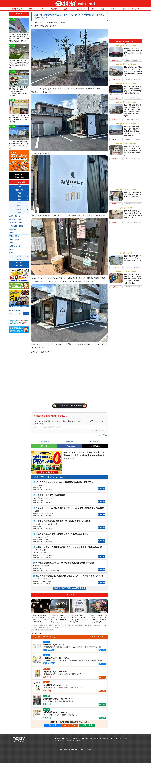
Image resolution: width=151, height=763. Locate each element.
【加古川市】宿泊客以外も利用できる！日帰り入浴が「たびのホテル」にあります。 (132, 194)
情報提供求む (77, 738)
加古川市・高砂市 (87, 3)
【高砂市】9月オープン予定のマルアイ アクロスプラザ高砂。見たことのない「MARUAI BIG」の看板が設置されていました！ (133, 71)
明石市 (11, 249)
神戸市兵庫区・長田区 (16, 222)
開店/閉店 (54, 9)
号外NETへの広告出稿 (91, 738)
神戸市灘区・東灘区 (15, 219)
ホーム (59, 738)
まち (93, 9)
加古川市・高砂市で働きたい (43, 477)
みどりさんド (44, 630)
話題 (102, 9)
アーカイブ (135, 9)
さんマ (44, 633)
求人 (43, 9)
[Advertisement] (125, 25)
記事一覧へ (70, 441)
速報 (124, 9)
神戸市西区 (12, 229)
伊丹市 (11, 232)
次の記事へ (94, 441)
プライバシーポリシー (120, 738)
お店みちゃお (81, 9)
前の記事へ (45, 441)
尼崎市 (11, 242)
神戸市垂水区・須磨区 (16, 226)
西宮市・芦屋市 (14, 239)
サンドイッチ (35, 630)
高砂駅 (51, 630)
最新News (31, 9)
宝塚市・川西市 (14, 236)
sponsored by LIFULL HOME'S (95, 637)
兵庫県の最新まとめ (15, 216)
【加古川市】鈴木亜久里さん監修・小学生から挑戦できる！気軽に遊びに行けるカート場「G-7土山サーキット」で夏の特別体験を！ (133, 131)
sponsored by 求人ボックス (63, 477)
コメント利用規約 (103, 435)
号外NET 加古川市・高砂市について (68, 740)
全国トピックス (17, 9)
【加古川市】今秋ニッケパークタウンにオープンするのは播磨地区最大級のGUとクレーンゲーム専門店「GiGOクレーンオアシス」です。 (133, 279)
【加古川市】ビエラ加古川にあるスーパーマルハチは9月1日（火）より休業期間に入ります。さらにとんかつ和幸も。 (132, 150)
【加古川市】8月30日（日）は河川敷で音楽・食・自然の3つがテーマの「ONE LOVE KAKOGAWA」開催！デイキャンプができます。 (18, 91)
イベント (113, 9)
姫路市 (11, 253)
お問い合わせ (105, 738)
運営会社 (67, 738)
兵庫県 (64, 22)
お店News (66, 9)
